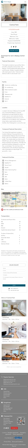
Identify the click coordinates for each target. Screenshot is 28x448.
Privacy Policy (7, 441)
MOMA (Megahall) (8, 408)
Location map (6, 193)
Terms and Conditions (17, 441)
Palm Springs (7, 420)
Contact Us (14, 428)
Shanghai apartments (13, 432)
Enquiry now (14, 50)
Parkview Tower (7, 423)
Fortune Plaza (7, 394)
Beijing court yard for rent (9, 381)
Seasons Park (7, 405)
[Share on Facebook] (11, 47)
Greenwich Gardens (8, 421)
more (10, 151)
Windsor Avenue (7, 393)
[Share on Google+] (16, 47)
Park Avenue (6, 418)
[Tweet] (13, 47)
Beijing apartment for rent (10, 379)
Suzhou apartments (18, 434)
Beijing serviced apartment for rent (12, 384)
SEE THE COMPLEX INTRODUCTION (13, 209)
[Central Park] (14, 308)
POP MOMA (7, 406)
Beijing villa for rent (8, 382)
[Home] (6, 1)
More (5, 397)
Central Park (5, 317)
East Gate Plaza (7, 409)
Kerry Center (6, 396)
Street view (15, 193)
